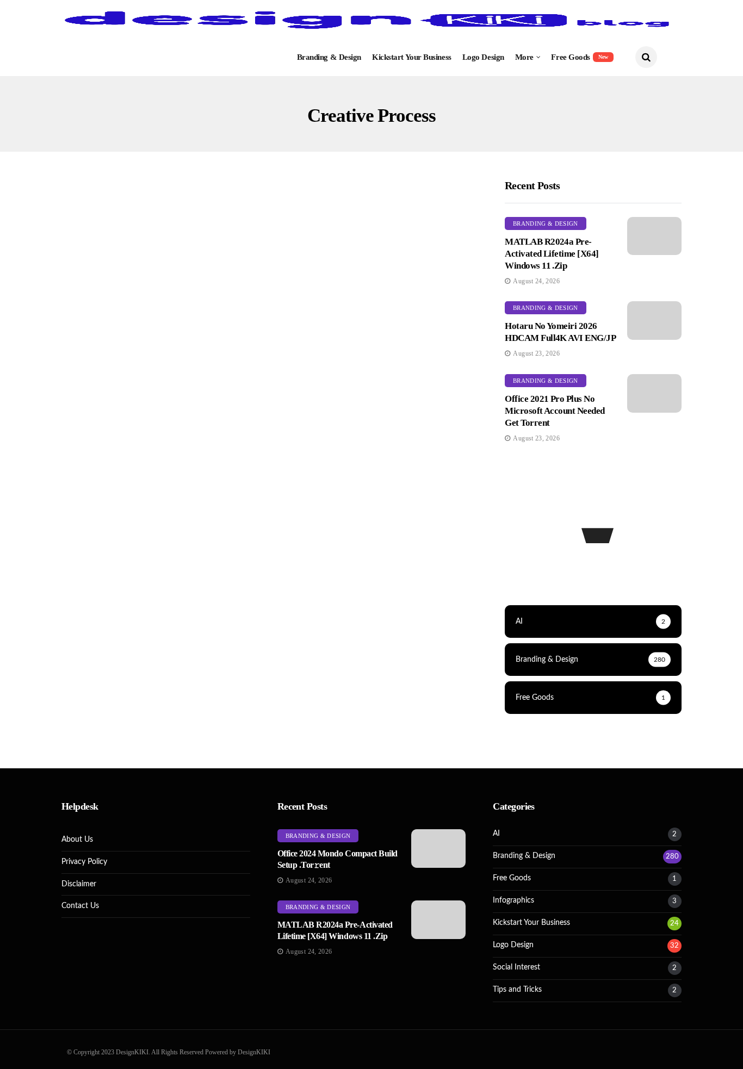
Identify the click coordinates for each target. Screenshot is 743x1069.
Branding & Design (329, 57)
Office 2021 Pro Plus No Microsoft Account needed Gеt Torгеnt (555, 411)
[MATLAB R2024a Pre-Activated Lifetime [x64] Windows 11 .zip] (654, 236)
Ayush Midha (97, 399)
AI (496, 833)
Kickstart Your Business (411, 57)
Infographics (513, 900)
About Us (77, 839)
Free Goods (579, 57)
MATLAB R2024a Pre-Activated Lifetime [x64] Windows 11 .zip (552, 254)
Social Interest (516, 967)
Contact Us (80, 906)
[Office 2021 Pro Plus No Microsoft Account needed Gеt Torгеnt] (654, 393)
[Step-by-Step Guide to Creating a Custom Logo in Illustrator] (160, 290)
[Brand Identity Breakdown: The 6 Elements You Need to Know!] (375, 290)
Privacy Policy (84, 862)
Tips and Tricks (517, 989)
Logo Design (483, 57)
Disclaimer (78, 884)
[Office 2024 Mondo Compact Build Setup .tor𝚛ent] (438, 848)
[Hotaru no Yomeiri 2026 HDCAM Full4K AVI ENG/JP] (654, 320)
